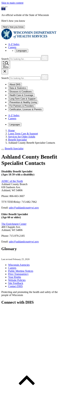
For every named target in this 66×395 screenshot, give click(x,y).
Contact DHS (15, 286)
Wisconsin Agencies (19, 264)
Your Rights (14, 277)
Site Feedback (15, 283)
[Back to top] (26, 392)
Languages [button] (21, 50)
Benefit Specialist (14, 148)
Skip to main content (12, 2)
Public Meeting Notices (20, 271)
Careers (12, 47)
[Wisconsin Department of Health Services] (28, 38)
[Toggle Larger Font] (2, 6)
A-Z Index (13, 44)
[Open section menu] (2, 149)
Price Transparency (18, 274)
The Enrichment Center (13, 223)
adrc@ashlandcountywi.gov (24, 207)
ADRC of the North (12, 181)
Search (5, 58)
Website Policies (17, 280)
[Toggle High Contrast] (6, 6)
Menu (5, 67)
